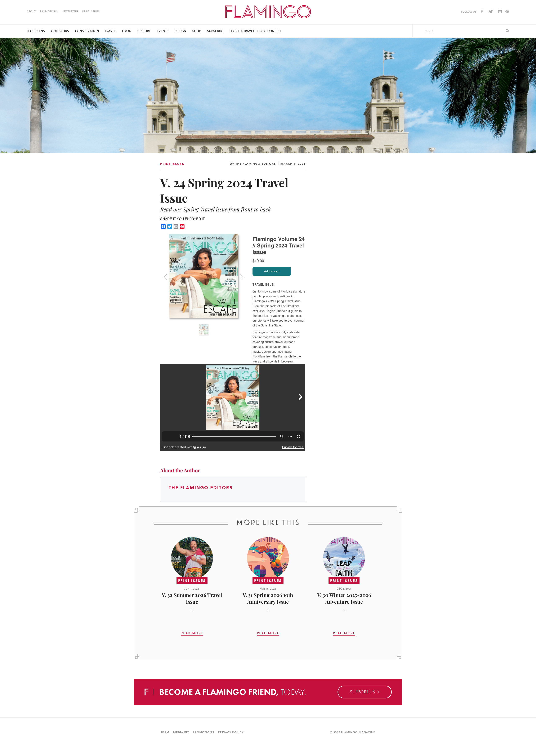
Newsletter (70, 11)
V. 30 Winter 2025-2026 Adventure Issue (344, 598)
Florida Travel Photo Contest (255, 31)
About (31, 11)
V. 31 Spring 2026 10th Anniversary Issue (268, 598)
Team (165, 732)
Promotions (49, 11)
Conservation (87, 31)
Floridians (36, 31)
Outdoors (60, 31)
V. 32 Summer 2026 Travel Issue (192, 598)
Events (162, 31)
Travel (110, 31)
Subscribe (215, 31)
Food (126, 31)
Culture (144, 31)
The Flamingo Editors (256, 163)
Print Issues (90, 11)
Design (180, 31)
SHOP (196, 31)
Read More (192, 633)
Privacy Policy (231, 732)
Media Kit (181, 732)
